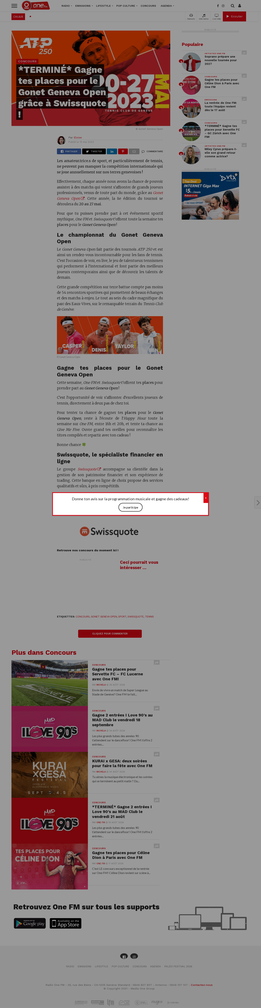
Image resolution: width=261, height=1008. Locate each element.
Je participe (130, 507)
